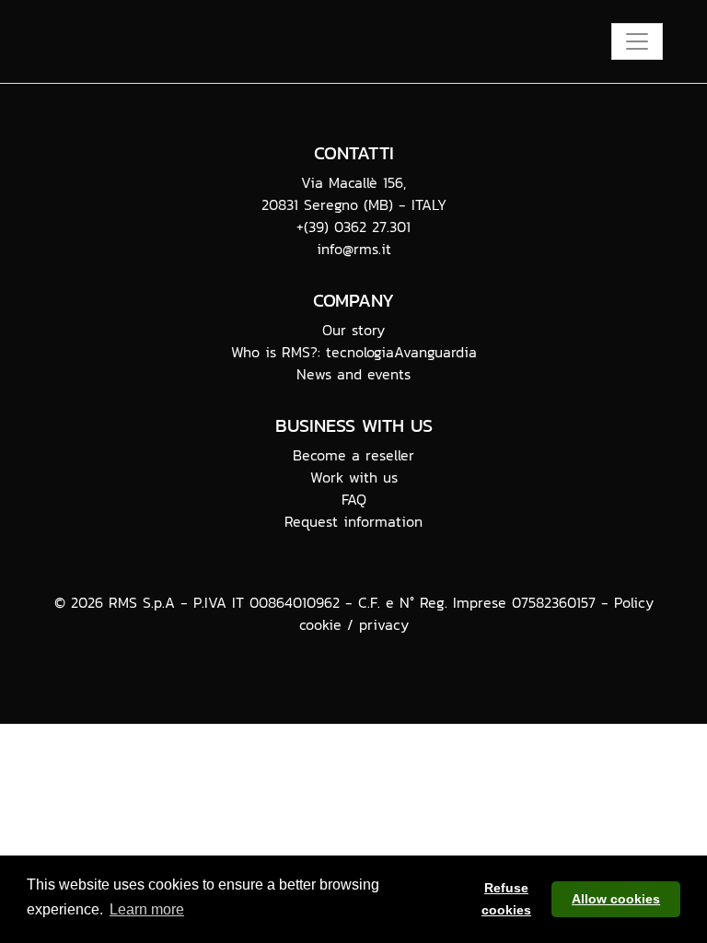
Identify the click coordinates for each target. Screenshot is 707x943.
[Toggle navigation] (637, 41)
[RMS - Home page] (182, 41)
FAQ (354, 499)
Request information (353, 521)
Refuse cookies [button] (506, 898)
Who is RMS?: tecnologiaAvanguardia (354, 352)
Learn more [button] (147, 909)
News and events (353, 374)
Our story (353, 330)
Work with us (354, 477)
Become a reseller (353, 455)
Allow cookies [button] (616, 898)
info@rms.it (354, 249)
